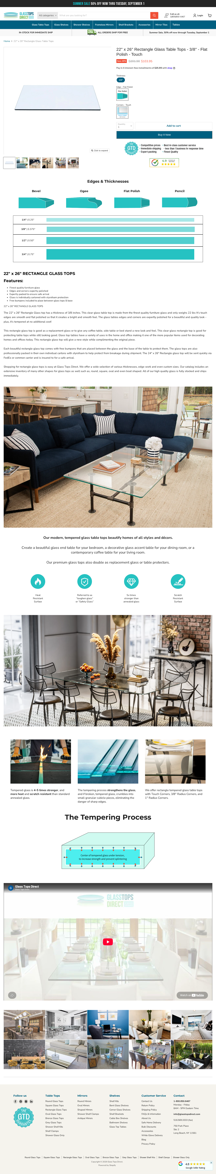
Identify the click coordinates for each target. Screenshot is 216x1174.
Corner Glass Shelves (119, 1109)
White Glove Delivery (152, 1135)
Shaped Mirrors (84, 1109)
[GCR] (180, 1163)
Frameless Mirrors (104, 24)
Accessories (144, 24)
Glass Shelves (61, 24)
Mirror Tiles (161, 24)
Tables (176, 24)
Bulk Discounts (149, 1126)
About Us (146, 1118)
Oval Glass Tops (53, 1114)
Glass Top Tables (117, 1126)
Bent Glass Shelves (119, 1105)
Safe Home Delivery (151, 1122)
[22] (9, 163)
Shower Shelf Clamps (88, 1114)
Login (200, 15)
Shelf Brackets (126, 24)
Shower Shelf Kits (54, 1126)
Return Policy (148, 1105)
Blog (144, 1139)
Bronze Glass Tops (54, 1118)
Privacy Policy (148, 1143)
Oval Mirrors (83, 1105)
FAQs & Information (151, 1114)
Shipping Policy (149, 1109)
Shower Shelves (82, 24)
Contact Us (147, 1101)
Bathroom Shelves (118, 1122)
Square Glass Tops (54, 1105)
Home (7, 41)
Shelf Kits (114, 1101)
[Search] (154, 15)
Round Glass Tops (54, 1101)
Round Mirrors (84, 1101)
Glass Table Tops (41, 24)
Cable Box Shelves (118, 1118)
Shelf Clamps (52, 1131)
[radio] (120, 80)
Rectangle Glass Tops (56, 1109)
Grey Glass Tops (53, 1122)
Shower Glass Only (55, 1135)
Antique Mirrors (85, 1118)
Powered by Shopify (107, 1165)
